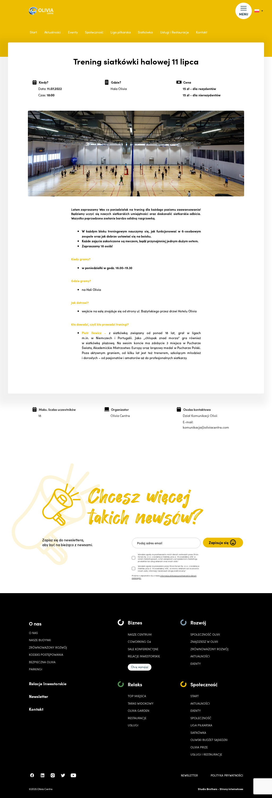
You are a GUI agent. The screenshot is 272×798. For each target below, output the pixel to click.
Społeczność (94, 32)
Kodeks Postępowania (46, 655)
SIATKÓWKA (198, 733)
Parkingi (35, 669)
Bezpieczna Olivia (42, 662)
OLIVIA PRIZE (199, 747)
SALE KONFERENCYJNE (143, 649)
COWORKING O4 (139, 642)
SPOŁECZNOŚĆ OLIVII (205, 634)
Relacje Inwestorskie (47, 683)
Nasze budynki (40, 640)
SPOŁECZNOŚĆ (200, 718)
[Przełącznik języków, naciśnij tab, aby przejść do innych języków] (259, 11)
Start (33, 32)
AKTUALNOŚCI (200, 703)
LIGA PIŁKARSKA (201, 725)
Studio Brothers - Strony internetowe (220, 789)
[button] (243, 11)
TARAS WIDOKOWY (141, 703)
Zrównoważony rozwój (48, 647)
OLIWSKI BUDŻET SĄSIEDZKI (209, 740)
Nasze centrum (140, 634)
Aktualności (52, 32)
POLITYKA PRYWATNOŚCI (227, 775)
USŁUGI (133, 725)
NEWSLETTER (189, 775)
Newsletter (38, 696)
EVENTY (195, 664)
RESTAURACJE (137, 718)
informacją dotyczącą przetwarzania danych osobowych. (164, 576)
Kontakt (201, 32)
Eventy (73, 32)
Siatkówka (145, 32)
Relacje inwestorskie (144, 656)
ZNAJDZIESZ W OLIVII (204, 642)
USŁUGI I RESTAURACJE (206, 754)
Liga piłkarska (120, 32)
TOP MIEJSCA (137, 696)
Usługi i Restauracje (174, 32)
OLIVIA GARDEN (138, 711)
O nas (35, 623)
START (194, 696)
